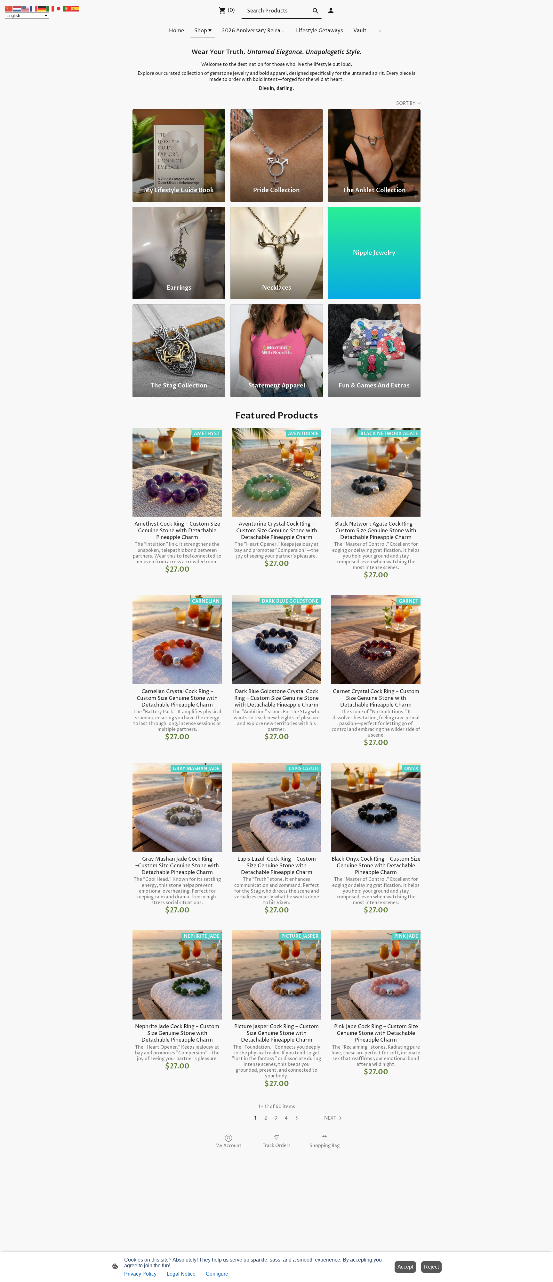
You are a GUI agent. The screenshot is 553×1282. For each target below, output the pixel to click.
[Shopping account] (331, 10)
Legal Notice (181, 1274)
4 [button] (286, 1118)
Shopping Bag (324, 1146)
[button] (334, 1118)
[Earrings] (178, 242)
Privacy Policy (140, 1274)
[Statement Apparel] (276, 340)
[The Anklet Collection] (374, 145)
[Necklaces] (276, 242)
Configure (217, 1274)
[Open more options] (379, 31)
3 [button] (276, 1118)
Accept (405, 1267)
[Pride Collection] (276, 145)
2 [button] (265, 1118)
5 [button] (296, 1118)
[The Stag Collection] (178, 340)
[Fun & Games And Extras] (374, 340)
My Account (228, 1146)
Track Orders (277, 1146)
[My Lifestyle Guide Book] (178, 145)
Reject (431, 1267)
